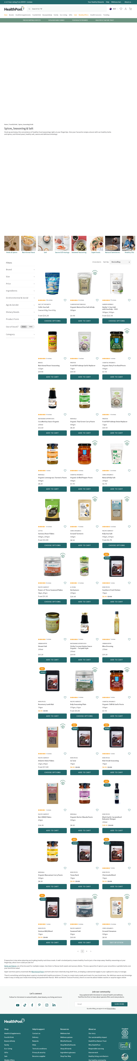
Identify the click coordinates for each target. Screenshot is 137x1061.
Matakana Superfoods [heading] (46, 418)
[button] (121, 9)
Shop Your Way (65, 1056)
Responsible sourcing (96, 1049)
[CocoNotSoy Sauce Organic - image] (52, 397)
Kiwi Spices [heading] (106, 587)
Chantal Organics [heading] (108, 362)
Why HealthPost (94, 1045)
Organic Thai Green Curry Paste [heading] (82, 422)
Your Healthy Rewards (96, 2)
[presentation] (52, 310)
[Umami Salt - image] (52, 622)
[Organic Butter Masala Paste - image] (84, 793)
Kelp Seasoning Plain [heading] (78, 704)
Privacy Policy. (111, 1008)
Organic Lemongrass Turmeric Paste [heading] (52, 478)
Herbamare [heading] (74, 590)
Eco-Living (63, 15)
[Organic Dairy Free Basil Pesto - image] (116, 341)
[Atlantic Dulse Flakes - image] (52, 736)
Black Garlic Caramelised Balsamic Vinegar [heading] (112, 818)
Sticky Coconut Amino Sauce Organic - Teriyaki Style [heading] (81, 647)
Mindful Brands (66, 1041)
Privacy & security (38, 1052)
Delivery (35, 1037)
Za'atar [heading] (73, 761)
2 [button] (86, 951)
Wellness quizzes (66, 1037)
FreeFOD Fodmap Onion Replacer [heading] (114, 422)
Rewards (35, 1041)
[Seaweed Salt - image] (84, 907)
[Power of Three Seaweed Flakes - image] (52, 566)
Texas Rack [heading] (74, 875)
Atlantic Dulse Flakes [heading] (46, 761)
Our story (92, 1033)
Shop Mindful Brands (68, 1045)
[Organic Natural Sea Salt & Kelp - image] (84, 283)
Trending (106, 15)
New (5, 15)
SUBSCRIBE (119, 1004)
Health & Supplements (23, 15)
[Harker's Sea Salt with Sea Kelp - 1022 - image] (116, 283)
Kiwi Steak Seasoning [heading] (110, 761)
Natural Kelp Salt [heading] (108, 478)
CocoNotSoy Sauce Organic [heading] (48, 422)
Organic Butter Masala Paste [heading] (81, 817)
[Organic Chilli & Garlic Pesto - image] (116, 680)
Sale (75, 15)
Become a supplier (38, 1056)
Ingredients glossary (67, 1052)
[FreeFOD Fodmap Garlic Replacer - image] (84, 341)
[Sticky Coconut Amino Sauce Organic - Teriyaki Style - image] (84, 622)
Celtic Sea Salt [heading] (43, 307)
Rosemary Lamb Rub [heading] (46, 704)
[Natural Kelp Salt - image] (116, 453)
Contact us (36, 1033)
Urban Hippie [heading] (42, 643)
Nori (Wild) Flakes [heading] (44, 817)
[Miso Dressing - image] (116, 622)
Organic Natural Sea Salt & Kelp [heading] (82, 307)
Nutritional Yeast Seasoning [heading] (49, 366)
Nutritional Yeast (38, 972)
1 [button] (82, 951)
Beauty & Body (47, 15)
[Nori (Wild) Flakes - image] (52, 793)
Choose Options (52, 321)
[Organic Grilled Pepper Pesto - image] (84, 453)
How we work (93, 1052)
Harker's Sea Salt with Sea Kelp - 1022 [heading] (110, 308)
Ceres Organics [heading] (107, 475)
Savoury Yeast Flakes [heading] (46, 534)
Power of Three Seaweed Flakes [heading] (50, 590)
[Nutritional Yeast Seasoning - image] (52, 341)
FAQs (34, 1045)
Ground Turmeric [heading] (76, 534)
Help (107, 2)
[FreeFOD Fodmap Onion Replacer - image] (116, 397)
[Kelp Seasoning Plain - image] (84, 680)
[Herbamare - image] (84, 566)
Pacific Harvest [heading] (107, 531)
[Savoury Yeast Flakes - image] (52, 509)
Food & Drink (36, 15)
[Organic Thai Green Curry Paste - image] (84, 397)
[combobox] (66, 9)
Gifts (70, 15)
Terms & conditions (39, 1049)
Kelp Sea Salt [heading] (107, 534)
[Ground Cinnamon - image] (116, 907)
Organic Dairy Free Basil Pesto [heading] (114, 366)
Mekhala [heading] (73, 418)
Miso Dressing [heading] (107, 646)
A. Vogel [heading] (73, 587)
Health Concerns (95, 15)
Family (56, 15)
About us (128, 2)
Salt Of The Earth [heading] (44, 304)
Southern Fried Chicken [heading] (111, 590)
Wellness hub (116, 2)
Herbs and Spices (10, 966)
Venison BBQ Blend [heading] (45, 931)
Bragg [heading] (40, 362)
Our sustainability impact (98, 1037)
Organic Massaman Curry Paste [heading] (50, 875)
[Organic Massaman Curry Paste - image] (52, 851)
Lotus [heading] (40, 531)
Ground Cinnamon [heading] (109, 931)
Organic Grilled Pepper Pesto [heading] (81, 478)
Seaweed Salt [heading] (75, 931)
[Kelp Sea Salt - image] (116, 509)
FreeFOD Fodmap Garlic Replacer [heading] (82, 366)
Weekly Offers (84, 15)
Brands (11, 15)
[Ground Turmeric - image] (84, 509)
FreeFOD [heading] (73, 362)
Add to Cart (84, 321)
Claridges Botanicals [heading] (78, 304)
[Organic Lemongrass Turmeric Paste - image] (52, 453)
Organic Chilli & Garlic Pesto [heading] (113, 704)
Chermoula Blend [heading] (109, 875)
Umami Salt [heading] (42, 646)
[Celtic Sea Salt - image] (52, 283)
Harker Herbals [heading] (107, 304)
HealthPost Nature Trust (97, 1041)
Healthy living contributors (98, 1056)
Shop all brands (65, 1049)
